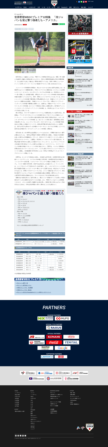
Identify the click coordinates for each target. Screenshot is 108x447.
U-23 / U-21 (17, 396)
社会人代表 (17, 394)
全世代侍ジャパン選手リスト (56, 394)
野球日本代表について (55, 396)
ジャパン (32, 392)
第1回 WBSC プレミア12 (21, 29)
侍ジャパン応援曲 (54, 405)
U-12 (32, 406)
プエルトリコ (26, 207)
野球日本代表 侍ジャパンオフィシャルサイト (23, 2)
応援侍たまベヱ (53, 403)
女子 (32, 408)
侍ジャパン (52, 392)
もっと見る (89, 105)
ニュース (32, 425)
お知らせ (32, 423)
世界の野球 (72, 394)
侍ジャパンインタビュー (36, 421)
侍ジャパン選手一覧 (22, 283)
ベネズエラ (26, 219)
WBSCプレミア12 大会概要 (25, 287)
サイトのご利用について (75, 398)
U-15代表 (17, 402)
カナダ (24, 205)
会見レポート (33, 419)
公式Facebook (73, 400)
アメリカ (31, 29)
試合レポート (33, 415)
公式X (71, 402)
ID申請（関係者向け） (75, 404)
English (92, 1)
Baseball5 (33, 409)
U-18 (32, 402)
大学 (32, 400)
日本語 (89, 1)
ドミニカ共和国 (26, 215)
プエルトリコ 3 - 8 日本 (39, 241)
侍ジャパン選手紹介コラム (24, 285)
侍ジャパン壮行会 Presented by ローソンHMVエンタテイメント (34, 292)
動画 (32, 413)
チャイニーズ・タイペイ (29, 201)
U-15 (32, 404)
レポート (49, 241)
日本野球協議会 (53, 411)
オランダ (25, 203)
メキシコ (25, 221)
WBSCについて (53, 413)
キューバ (25, 199)
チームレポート (34, 417)
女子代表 (17, 406)
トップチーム (18, 392)
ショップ (32, 428)
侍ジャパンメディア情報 (55, 401)
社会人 (32, 396)
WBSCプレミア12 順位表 (24, 290)
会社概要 (52, 409)
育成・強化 (72, 392)
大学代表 (17, 398)
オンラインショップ (74, 396)
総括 (32, 411)
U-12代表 (17, 404)
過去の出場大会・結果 (19, 411)
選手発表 (32, 427)
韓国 (24, 217)
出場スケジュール (54, 398)
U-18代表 (17, 400)
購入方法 (55, 241)
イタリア (25, 209)
